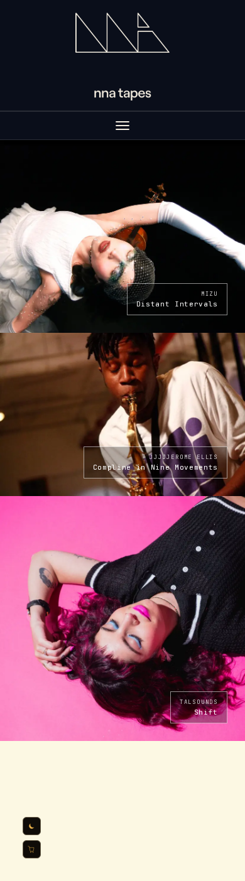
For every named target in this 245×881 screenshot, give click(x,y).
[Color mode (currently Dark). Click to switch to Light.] (32, 826)
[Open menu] (122, 125)
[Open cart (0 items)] (32, 849)
